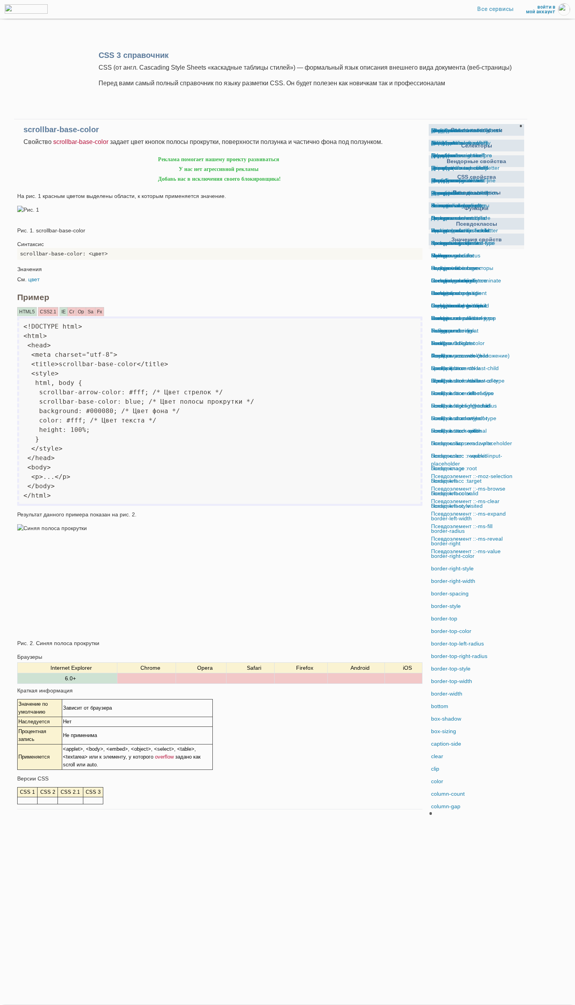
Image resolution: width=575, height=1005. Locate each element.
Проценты (444, 193)
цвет (34, 279)
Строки (440, 218)
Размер (440, 205)
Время (439, 168)
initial (437, 143)
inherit (438, 130)
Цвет (437, 243)
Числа (439, 255)
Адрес (439, 155)
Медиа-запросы (451, 180)
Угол (436, 230)
